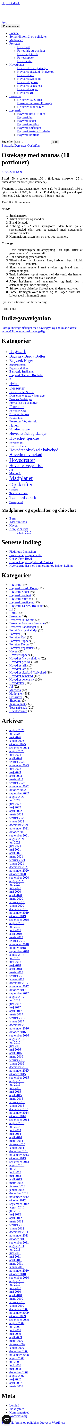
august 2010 (16, 1281)
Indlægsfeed (16, 1409)
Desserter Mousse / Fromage (27, 395)
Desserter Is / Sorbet (29, 99)
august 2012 (16, 1207)
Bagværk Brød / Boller (27, 356)
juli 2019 (14, 926)
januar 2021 (16, 863)
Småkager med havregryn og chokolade (35, 327)
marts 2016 (16, 1056)
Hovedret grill (25, 92)
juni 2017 (15, 1004)
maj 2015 (15, 1091)
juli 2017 (14, 1000)
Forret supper (25, 57)
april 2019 (15, 933)
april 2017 (15, 1011)
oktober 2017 (17, 989)
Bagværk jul (24, 117)
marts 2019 (16, 937)
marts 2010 (16, 1298)
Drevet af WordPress (52, 1422)
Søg (4, 22)
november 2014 (19, 1112)
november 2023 (19, 765)
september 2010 (19, 1277)
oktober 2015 (17, 1074)
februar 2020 (17, 902)
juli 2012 (14, 1211)
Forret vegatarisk (27, 54)
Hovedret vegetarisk (29, 85)
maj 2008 (15, 1368)
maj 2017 (15, 1007)
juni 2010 (15, 1288)
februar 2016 (17, 1060)
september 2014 (19, 1119)
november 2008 (19, 1354)
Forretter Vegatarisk (23, 421)
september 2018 (19, 951)
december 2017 (18, 982)
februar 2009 (17, 1344)
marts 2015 (16, 1098)
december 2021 (18, 825)
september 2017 (19, 993)
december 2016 (18, 1025)
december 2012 (18, 1193)
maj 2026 (15, 737)
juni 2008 (15, 1365)
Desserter (15, 96)
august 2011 (16, 1246)
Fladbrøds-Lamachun (22, 551)
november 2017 (19, 986)
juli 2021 (14, 842)
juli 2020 (14, 884)
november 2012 (19, 1197)
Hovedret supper (27, 89)
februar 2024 (17, 761)
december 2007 (18, 1372)
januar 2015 (16, 1105)
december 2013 (18, 1151)
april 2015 (15, 1095)
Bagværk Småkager (21, 371)
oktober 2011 (17, 1239)
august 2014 (16, 1123)
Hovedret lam (25, 75)
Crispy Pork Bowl (20, 558)
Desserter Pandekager (20, 399)
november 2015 (19, 1070)
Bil (10, 379)
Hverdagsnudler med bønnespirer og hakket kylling (41, 565)
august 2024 (16, 751)
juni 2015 (15, 1088)
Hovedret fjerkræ (27, 82)
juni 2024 (15, 754)
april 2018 (15, 968)
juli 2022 (14, 800)
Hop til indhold (11, 3)
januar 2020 (16, 905)
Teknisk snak (18, 493)
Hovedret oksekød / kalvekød (33, 450)
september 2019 (19, 919)
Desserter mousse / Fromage (34, 103)
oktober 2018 (17, 947)
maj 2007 (15, 1379)
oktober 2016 (17, 1032)
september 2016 (19, 1035)
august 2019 (16, 923)
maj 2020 (15, 891)
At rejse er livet (18, 529)
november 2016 (19, 1028)
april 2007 (15, 1382)
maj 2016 (15, 1049)
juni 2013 (15, 1172)
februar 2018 (17, 975)
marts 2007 (16, 1386)
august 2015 (16, 1081)
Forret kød (23, 47)
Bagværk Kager (21, 360)
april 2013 (15, 1179)
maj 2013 (15, 1175)
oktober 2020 (17, 874)
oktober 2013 (17, 1158)
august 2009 (16, 1323)
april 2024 (15, 758)
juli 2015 (14, 1084)
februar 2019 (17, 940)
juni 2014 (15, 1130)
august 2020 (16, 881)
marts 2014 (16, 1140)
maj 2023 (15, 772)
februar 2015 (17, 1102)
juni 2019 (15, 930)
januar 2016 (16, 1063)
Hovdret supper (20, 429)
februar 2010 (17, 1302)
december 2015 (18, 1067)
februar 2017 (17, 1018)
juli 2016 (14, 1042)
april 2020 (15, 895)
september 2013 (19, 1161)
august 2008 (16, 1358)
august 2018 (16, 954)
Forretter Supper (19, 414)
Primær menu (11, 26)
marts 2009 (16, 1340)
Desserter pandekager (30, 106)
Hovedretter (16, 64)
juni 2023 (15, 768)
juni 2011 (15, 1253)
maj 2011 (15, 1256)
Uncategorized (16, 502)
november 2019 (19, 912)
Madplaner (16, 40)
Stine (19, 171)
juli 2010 (14, 1284)
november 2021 (19, 828)
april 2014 (15, 1137)
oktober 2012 (17, 1200)
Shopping (13, 490)
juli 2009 (14, 1326)
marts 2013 (16, 1182)
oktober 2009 (17, 1316)
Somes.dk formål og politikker (28, 36)
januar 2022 (16, 821)
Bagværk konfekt (28, 134)
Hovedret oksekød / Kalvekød (35, 71)
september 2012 (19, 1204)
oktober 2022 (17, 789)
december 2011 (18, 1232)
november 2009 (19, 1312)
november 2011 (19, 1235)
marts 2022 (16, 814)
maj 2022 (15, 807)
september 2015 (19, 1077)
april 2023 (15, 775)
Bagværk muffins (28, 124)
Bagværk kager (26, 120)
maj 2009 (15, 1333)
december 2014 (18, 1109)
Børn (14, 383)
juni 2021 (15, 846)
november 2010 (19, 1270)
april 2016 (15, 1053)
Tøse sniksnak (22, 497)
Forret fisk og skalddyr (31, 50)
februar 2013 (17, 1186)
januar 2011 (16, 1267)
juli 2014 (14, 1126)
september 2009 (19, 1319)
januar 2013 (16, 1189)
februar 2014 (17, 1144)
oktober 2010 (17, 1274)
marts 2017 (16, 1014)
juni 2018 (15, 961)
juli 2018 (14, 958)
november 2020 (19, 870)
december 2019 (18, 909)
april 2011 (15, 1260)
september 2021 (19, 835)
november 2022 (19, 786)
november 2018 (19, 944)
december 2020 (18, 867)
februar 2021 (17, 860)
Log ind (14, 1405)
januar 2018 (16, 979)
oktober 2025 (17, 744)
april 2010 (15, 1295)
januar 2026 (16, 740)
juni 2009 (15, 1330)
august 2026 (16, 730)
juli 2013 (14, 1168)
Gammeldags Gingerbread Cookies (31, 562)
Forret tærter (24, 61)
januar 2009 (16, 1347)
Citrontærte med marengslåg (39, 329)
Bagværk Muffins (18, 368)
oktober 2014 (17, 1116)
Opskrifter (33, 145)
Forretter (14, 43)
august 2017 (16, 996)
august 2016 (16, 1039)
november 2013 (19, 1154)
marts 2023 (16, 779)
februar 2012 (17, 1225)
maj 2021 (15, 849)
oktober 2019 (17, 916)
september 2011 (19, 1242)
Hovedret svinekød (29, 78)
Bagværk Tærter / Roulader (26, 375)
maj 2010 (15, 1291)
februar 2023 (17, 782)
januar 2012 (16, 1228)
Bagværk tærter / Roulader (33, 131)
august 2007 (16, 1375)
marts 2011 (16, 1263)
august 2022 (16, 796)
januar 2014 (16, 1147)
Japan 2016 (24, 532)
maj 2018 (15, 965)
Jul (11, 469)
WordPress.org (18, 1416)
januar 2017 (16, 1021)
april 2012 (15, 1218)
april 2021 (15, 853)
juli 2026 (14, 733)
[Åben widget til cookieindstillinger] (6, 1419)
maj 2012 (15, 1214)
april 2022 (15, 811)
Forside (14, 33)
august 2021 (16, 839)
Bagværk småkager (29, 127)
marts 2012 (16, 1221)
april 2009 (15, 1337)
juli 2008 (14, 1361)
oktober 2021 (17, 832)
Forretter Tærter (16, 418)
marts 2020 (16, 898)
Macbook (15, 473)
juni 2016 (15, 1046)
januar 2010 (16, 1305)
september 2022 (19, 793)
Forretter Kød (17, 410)
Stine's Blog (17, 12)
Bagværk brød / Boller (31, 113)
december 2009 (18, 1309)
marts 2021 (16, 856)
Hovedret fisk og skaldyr (32, 68)
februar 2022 (17, 818)
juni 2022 (15, 803)
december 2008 (18, 1351)
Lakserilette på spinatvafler (25, 555)
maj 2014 (15, 1133)
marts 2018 (16, 972)
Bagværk (15, 110)
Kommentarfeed (19, 1412)
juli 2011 (14, 1249)
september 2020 (19, 877)
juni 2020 (15, 888)
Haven (14, 425)
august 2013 (16, 1165)
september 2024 (19, 747)
